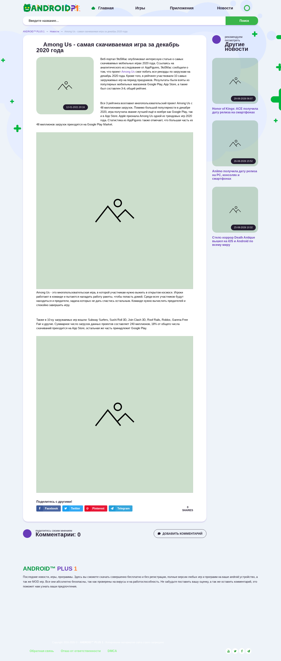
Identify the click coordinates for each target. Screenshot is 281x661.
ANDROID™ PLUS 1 (34, 31)
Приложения (182, 8)
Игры (140, 8)
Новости (225, 8)
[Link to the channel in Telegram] (248, 651)
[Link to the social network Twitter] (235, 651)
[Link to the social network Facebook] (242, 651)
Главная (106, 8)
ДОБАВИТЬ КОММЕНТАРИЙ (182, 533)
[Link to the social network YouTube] (228, 651)
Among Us (128, 71)
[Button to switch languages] (247, 8)
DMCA (112, 651)
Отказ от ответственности (81, 651)
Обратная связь (42, 651)
